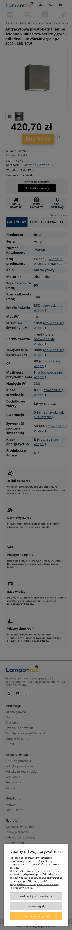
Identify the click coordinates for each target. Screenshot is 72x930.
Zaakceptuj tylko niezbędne (36, 896)
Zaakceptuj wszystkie (36, 916)
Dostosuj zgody (36, 906)
